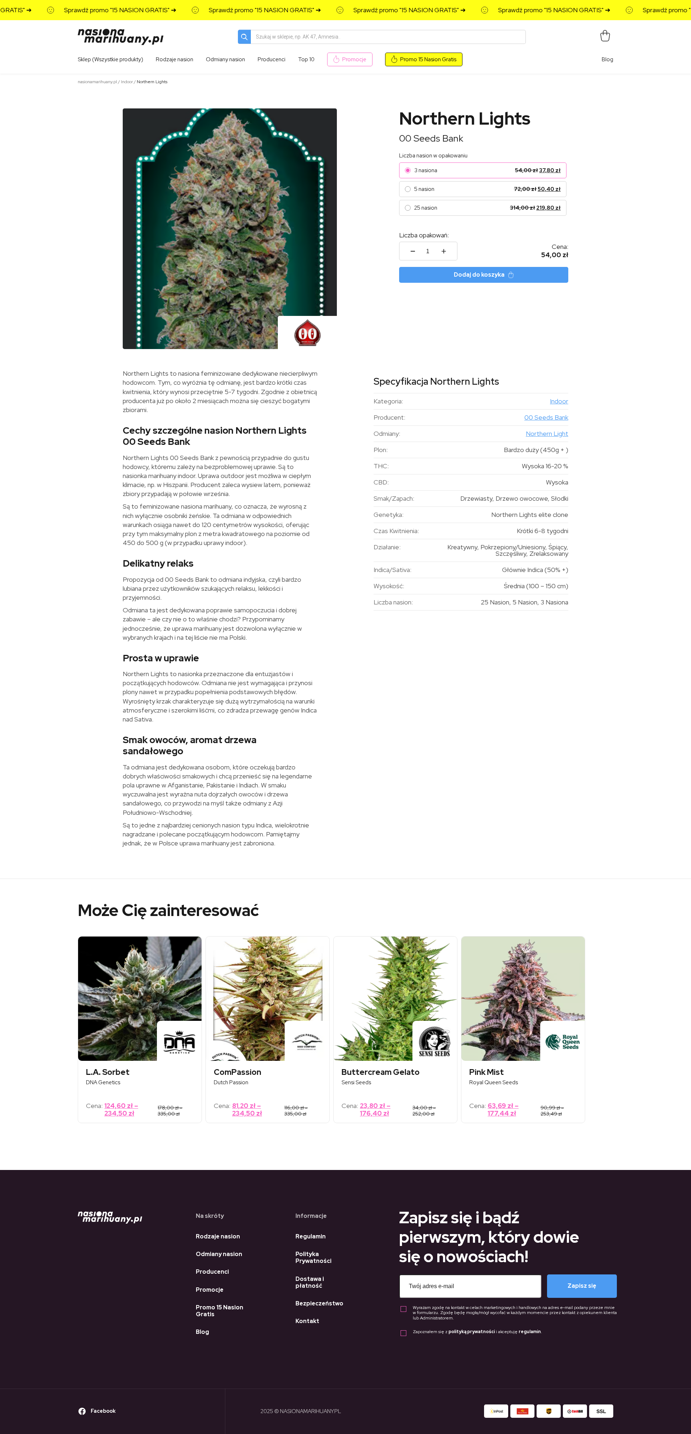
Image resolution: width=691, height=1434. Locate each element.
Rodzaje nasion (218, 1236)
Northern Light (547, 433)
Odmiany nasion (219, 1254)
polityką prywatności (471, 1332)
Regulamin (310, 1236)
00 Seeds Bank (431, 138)
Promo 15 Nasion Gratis (428, 59)
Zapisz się (582, 1286)
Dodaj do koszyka (479, 274)
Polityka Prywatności (313, 1257)
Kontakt (307, 1321)
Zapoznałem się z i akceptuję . (477, 1332)
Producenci (212, 1272)
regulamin (530, 1332)
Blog (607, 59)
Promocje (354, 59)
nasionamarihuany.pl (97, 82)
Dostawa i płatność (309, 1282)
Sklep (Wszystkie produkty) (110, 59)
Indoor (127, 82)
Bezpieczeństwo (319, 1303)
